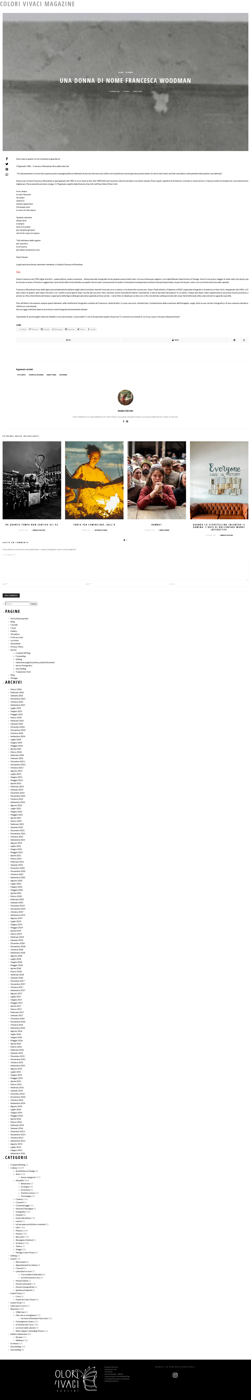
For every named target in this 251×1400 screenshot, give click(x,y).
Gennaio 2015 (16, 1090)
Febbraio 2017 (17, 1012)
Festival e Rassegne (24, 1208)
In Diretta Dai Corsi (24, 1324)
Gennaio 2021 (16, 865)
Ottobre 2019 (16, 912)
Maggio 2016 (16, 1040)
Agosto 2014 (16, 1106)
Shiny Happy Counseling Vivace (30, 1331)
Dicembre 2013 (17, 1131)
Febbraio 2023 (17, 786)
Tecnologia (26, 1196)
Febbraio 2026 (17, 692)
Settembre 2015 (17, 1065)
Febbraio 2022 (17, 824)
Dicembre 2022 (17, 792)
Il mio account (16, 637)
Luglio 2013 (15, 1147)
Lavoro (19, 1221)
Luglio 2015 (15, 1072)
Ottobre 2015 (16, 1062)
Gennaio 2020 (16, 902)
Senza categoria (28, 1177)
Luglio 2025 (15, 708)
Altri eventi (21, 1262)
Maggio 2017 (16, 1003)
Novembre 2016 (17, 1021)
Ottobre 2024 (16, 733)
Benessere (25, 1183)
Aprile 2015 (15, 1081)
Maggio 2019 (16, 927)
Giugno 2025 (16, 711)
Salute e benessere (18, 1334)
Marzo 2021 (16, 858)
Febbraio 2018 (17, 974)
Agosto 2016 (16, 1031)
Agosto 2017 (16, 993)
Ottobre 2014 (16, 1100)
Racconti (20, 1237)
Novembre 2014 (17, 1097)
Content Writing (23, 653)
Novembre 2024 (17, 730)
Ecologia (25, 1186)
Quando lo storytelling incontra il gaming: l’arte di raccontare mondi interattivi (219, 527)
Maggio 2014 (16, 1115)
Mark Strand (51, 375)
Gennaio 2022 (16, 827)
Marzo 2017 (16, 1009)
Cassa (13, 628)
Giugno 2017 (16, 999)
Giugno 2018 (16, 962)
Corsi (18, 1296)
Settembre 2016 (17, 1028)
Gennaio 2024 (16, 758)
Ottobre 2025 (16, 702)
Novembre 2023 (17, 764)
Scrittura (20, 1243)
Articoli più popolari (19, 618)
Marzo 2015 (16, 1084)
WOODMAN (63, 375)
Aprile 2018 (15, 968)
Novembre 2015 (17, 1059)
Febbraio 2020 (17, 899)
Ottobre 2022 (16, 799)
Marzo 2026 (16, 689)
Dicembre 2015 (17, 1056)
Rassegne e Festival (24, 1240)
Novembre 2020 (17, 871)
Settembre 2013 (17, 1140)
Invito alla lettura (23, 1218)
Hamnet (157, 524)
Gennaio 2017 (16, 1015)
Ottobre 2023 (16, 767)
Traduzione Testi (23, 671)
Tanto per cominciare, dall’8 (94, 524)
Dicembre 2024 (17, 727)
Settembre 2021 (17, 839)
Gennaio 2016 (16, 1053)
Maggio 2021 (16, 852)
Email (87, 584)
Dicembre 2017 (17, 981)
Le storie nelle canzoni (25, 1327)
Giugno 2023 (16, 777)
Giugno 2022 (16, 811)
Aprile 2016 (15, 1043)
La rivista (14, 640)
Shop (12, 675)
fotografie (22, 375)
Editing (19, 659)
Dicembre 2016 (17, 1018)
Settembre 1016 (17, 1153)
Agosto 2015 (16, 1068)
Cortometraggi (22, 1205)
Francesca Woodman (73, 264)
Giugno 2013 (16, 1150)
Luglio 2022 (15, 808)
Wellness (20, 1340)
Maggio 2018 (16, 965)
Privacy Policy (16, 646)
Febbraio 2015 (17, 1087)
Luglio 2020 (15, 883)
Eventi (13, 1258)
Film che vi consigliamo (26, 1315)
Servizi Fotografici (24, 665)
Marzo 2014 (16, 1122)
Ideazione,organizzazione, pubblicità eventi (35, 662)
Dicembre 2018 (17, 943)
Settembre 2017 (17, 990)
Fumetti (19, 1215)
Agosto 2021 (16, 843)
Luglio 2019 (15, 921)
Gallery (13, 631)
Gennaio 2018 (16, 977)
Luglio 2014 (15, 1109)
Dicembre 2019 (17, 905)
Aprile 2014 (15, 1119)
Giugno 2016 (16, 1037)
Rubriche (14, 1309)
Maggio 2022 (16, 814)
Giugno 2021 (16, 849)
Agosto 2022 (16, 805)
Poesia (19, 1233)
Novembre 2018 (17, 946)
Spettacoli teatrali (24, 1290)
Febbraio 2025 (17, 720)
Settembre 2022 (17, 802)
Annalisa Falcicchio (125, 410)
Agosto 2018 (16, 955)
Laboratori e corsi (24, 1271)
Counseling (21, 656)
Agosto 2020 (16, 880)
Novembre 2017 (17, 984)
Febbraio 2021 (17, 861)
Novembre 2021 (17, 833)
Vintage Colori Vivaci (25, 1252)
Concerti (20, 1202)
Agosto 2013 (16, 1144)
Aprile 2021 (15, 855)
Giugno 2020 (16, 887)
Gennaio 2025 (16, 723)
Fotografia (129, 72)
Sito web (172, 584)
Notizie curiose (28, 1193)
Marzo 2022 (16, 821)
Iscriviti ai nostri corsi (30, 1277)
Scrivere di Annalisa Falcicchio (34, 1318)
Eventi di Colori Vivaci (25, 1299)
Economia (25, 1189)
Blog (12, 621)
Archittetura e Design (25, 1171)
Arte (18, 1174)
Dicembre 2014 (17, 1093)
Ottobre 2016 (16, 1024)
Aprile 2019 (15, 930)
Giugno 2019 (16, 924)
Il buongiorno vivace (25, 1321)
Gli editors (15, 634)
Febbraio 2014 (17, 1125)
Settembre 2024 (17, 736)
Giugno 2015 (16, 1075)
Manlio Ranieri (164, 530)
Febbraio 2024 (17, 755)
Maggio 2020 (16, 890)
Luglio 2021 (15, 846)
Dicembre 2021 (17, 830)
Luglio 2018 (15, 959)
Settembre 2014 (17, 1103)
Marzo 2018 (16, 971)
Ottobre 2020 (16, 874)
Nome (4, 584)
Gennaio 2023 (16, 789)
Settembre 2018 (17, 952)
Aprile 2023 (15, 783)
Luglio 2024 (15, 739)
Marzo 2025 (16, 717)
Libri (18, 1227)
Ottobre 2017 (16, 987)
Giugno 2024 (16, 742)
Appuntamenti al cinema (26, 1265)
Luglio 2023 (15, 774)
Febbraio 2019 (17, 937)
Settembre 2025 (17, 705)
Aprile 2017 (15, 1006)
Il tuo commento (8, 555)
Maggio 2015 (16, 1078)
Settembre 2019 (17, 915)
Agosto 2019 (16, 918)
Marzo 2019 (16, 934)
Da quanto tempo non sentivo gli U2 (31, 524)
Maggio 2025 (16, 714)
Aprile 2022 (15, 818)
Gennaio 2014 (16, 1128)
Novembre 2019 (17, 908)
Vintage (14, 678)
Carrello (14, 624)
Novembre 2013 (17, 1134)
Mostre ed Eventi (23, 1284)
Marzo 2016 (16, 1046)
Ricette (19, 1337)
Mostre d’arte (22, 1280)
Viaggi (19, 1249)
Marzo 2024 (16, 752)
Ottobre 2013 (16, 1137)
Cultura (120, 72)
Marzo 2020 (16, 896)
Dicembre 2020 (17, 868)
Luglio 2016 (15, 1034)
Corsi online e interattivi (31, 1274)
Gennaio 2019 (16, 940)
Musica (19, 1230)
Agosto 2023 (16, 771)
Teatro (19, 1246)
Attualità (20, 1180)
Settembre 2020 (17, 877)
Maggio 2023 (16, 780)
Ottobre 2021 (16, 836)
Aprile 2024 (15, 749)
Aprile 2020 (15, 893)
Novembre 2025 (17, 698)
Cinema (19, 1199)
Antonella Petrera (101, 530)
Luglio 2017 (15, 996)
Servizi (13, 650)
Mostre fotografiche (25, 1287)
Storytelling (21, 668)
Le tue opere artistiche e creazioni (31, 1224)
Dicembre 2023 (17, 761)
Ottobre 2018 (16, 949)
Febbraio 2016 (17, 1050)
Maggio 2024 (16, 745)
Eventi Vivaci (16, 1293)
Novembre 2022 (17, 796)
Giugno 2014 (16, 1112)
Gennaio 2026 (16, 695)
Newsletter (15, 643)
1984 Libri (20, 1312)
